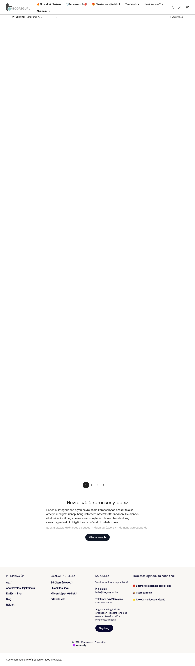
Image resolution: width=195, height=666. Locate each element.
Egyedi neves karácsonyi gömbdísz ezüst (162, 296)
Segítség (104, 628)
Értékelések (58, 599)
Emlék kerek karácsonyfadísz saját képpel (162, 465)
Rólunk (10, 604)
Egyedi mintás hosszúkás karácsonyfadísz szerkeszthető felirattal (33, 297)
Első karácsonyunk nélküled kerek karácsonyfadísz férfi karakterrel (119, 409)
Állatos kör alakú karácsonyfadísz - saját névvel (76, 71)
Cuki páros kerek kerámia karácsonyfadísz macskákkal (32, 240)
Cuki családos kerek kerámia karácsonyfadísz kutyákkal (119, 184)
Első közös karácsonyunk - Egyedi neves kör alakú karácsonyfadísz (32, 465)
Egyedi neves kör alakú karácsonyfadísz (32, 409)
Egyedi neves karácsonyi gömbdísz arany (119, 296)
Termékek (131, 4)
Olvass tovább (97, 537)
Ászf (8, 582)
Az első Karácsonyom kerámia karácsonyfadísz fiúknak (162, 71)
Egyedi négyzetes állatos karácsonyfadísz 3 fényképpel (76, 296)
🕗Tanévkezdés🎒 (76, 4)
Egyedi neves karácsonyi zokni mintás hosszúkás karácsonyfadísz (76, 354)
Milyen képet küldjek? (64, 593)
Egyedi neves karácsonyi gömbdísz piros (33, 354)
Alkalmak (42, 11)
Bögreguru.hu (87, 642)
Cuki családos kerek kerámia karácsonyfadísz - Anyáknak (75, 184)
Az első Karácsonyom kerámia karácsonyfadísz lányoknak (32, 129)
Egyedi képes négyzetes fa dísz (162, 239)
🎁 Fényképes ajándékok (106, 4)
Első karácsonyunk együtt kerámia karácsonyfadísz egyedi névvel (75, 409)
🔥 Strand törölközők (49, 4)
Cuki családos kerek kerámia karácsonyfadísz (32, 184)
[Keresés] (172, 7)
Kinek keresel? (152, 4)
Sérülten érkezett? (62, 582)
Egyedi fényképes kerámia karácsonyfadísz (76, 240)
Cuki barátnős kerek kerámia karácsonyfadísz (162, 129)
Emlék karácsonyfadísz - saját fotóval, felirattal (119, 465)
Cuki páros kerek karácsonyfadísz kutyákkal (162, 184)
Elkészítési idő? (60, 588)
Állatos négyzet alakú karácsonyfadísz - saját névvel (119, 71)
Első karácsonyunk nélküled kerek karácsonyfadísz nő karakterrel (162, 409)
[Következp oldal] (109, 485)
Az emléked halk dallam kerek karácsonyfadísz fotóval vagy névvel (76, 129)
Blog (8, 599)
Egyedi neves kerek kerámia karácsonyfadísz (162, 354)
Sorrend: (20, 16)
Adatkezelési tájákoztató (20, 588)
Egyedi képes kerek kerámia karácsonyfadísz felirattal (119, 240)
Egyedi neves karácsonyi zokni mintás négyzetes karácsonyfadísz (119, 354)
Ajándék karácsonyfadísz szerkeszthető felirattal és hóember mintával (32, 72)
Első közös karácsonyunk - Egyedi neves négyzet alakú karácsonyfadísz (76, 465)
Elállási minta (13, 593)
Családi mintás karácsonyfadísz (119, 128)
